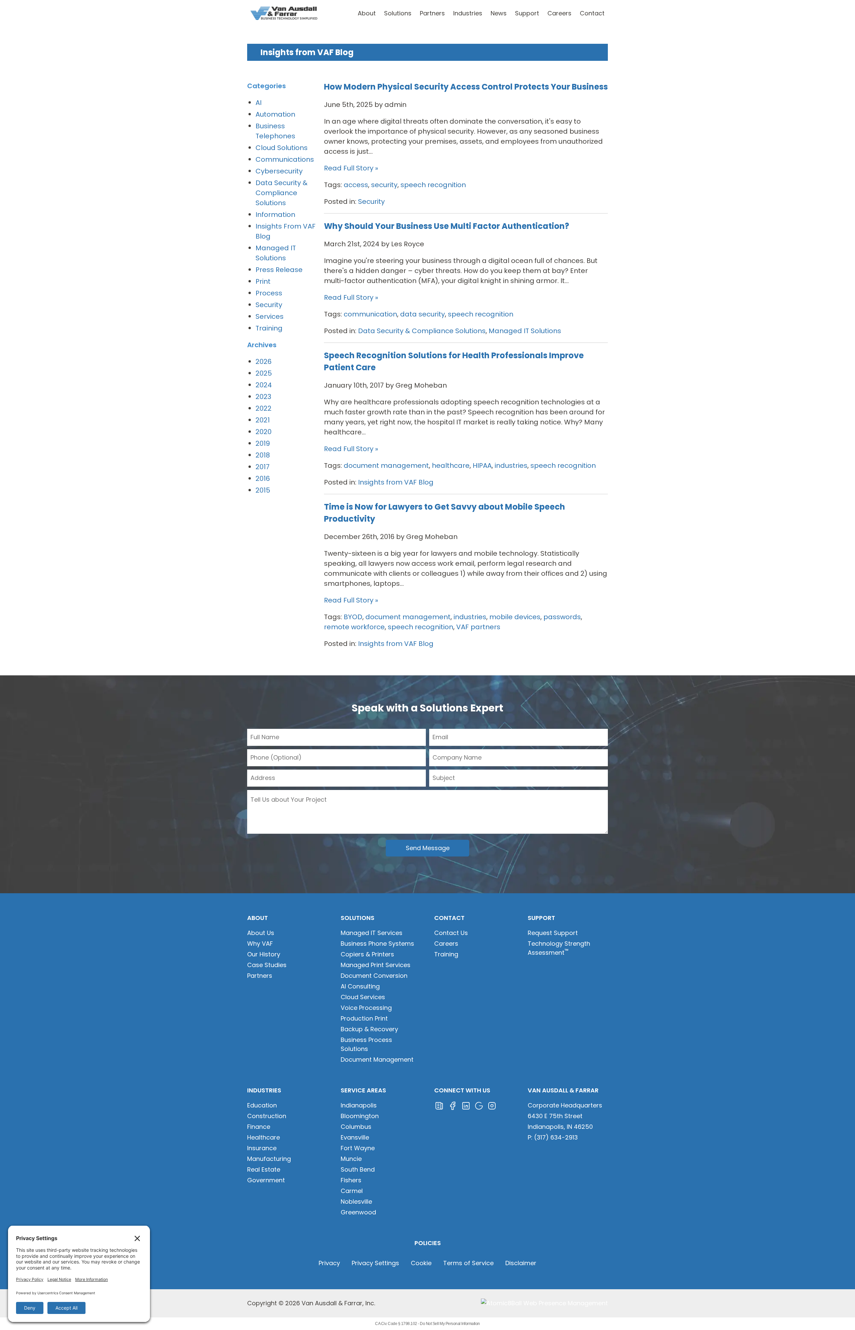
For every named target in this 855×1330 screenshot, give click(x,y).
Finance (258, 1126)
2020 (263, 431)
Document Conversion (374, 975)
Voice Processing (366, 1008)
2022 (263, 408)
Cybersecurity (279, 171)
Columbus (356, 1126)
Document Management (377, 1059)
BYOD (353, 617)
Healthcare (263, 1137)
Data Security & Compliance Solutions (422, 331)
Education (262, 1105)
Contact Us (451, 933)
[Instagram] (492, 1105)
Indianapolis (359, 1105)
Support (527, 13)
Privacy (329, 1263)
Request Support (553, 933)
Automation (275, 114)
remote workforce (354, 627)
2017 (262, 467)
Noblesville (356, 1201)
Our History (263, 954)
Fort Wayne (358, 1148)
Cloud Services (363, 997)
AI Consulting (360, 986)
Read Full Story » (351, 168)
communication (370, 314)
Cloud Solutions (281, 147)
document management (386, 465)
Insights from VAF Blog (396, 482)
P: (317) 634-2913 (553, 1137)
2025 (263, 373)
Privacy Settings (375, 1263)
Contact (592, 13)
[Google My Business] (479, 1105)
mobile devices (514, 617)
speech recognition (433, 184)
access (356, 184)
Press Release (279, 269)
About (367, 13)
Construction (266, 1116)
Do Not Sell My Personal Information (450, 1323)
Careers (559, 13)
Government (266, 1180)
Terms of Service (468, 1263)
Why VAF (260, 943)
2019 (262, 443)
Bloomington (360, 1116)
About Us (260, 933)
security (384, 184)
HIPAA (482, 465)
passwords (562, 617)
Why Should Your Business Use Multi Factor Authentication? (446, 226)
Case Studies (267, 965)
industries (511, 465)
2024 (263, 385)
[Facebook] (453, 1105)
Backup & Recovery (369, 1029)
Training (269, 328)
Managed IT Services (371, 933)
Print (263, 281)
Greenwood (358, 1212)
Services (269, 316)
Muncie (351, 1159)
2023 (263, 396)
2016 (262, 478)
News (499, 13)
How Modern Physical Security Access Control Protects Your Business (466, 86)
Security (371, 201)
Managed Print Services (375, 965)
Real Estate (263, 1169)
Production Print (364, 1018)
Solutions (397, 13)
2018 (262, 455)
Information (275, 214)
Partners (432, 13)
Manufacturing (269, 1159)
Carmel (352, 1191)
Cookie (421, 1263)
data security (422, 314)
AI (258, 102)
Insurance (262, 1148)
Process (268, 293)
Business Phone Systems (377, 943)
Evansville (355, 1137)
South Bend (358, 1169)
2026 (263, 361)
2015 (262, 490)
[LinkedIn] (466, 1105)
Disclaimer (520, 1263)
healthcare (451, 465)
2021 (262, 420)
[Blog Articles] (439, 1105)
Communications (284, 159)
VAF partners (478, 627)
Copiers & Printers (367, 954)
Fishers (351, 1180)
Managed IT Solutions (525, 331)
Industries (467, 13)
